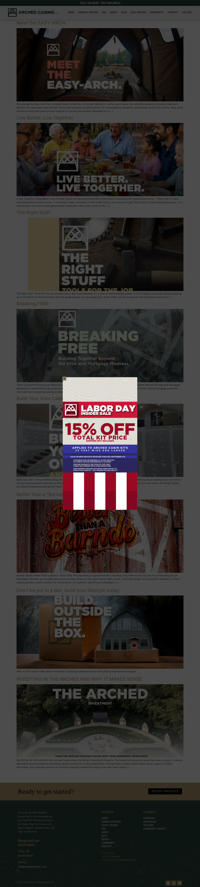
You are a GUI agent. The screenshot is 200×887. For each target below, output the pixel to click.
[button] (64, 378)
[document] (100, 443)
